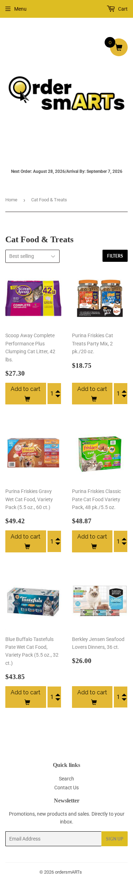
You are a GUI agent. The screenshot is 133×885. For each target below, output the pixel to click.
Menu (20, 9)
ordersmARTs (68, 872)
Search (66, 778)
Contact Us (66, 787)
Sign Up (114, 839)
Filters (115, 256)
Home (11, 199)
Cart (122, 9)
